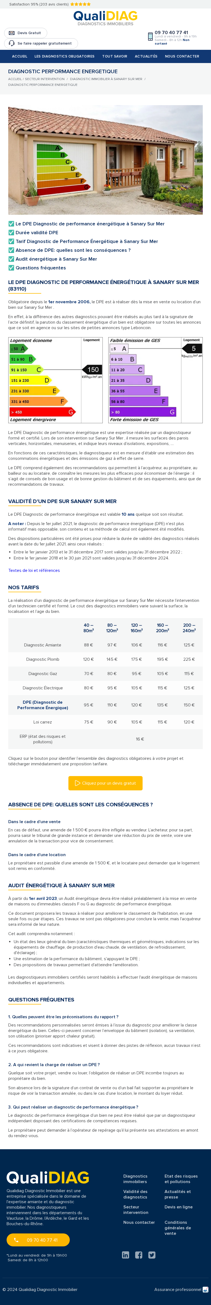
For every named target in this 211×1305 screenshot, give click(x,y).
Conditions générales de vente (178, 1228)
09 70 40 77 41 (42, 1240)
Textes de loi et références (34, 570)
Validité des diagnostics (135, 1194)
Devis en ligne (179, 1207)
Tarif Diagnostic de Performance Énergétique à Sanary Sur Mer (83, 241)
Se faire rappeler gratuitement (45, 43)
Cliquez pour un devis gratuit (109, 783)
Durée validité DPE (33, 233)
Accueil (19, 56)
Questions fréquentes (37, 268)
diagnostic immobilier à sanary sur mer (106, 79)
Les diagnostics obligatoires (65, 56)
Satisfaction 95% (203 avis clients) (39, 4)
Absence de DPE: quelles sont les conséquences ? (69, 250)
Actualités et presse (178, 1194)
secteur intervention (45, 79)
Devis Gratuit (29, 33)
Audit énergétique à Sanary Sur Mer (52, 259)
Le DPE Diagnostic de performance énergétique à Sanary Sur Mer (86, 224)
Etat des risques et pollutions (181, 1178)
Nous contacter (182, 56)
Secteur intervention (135, 1209)
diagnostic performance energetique (42, 85)
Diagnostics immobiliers (135, 1178)
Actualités (146, 56)
